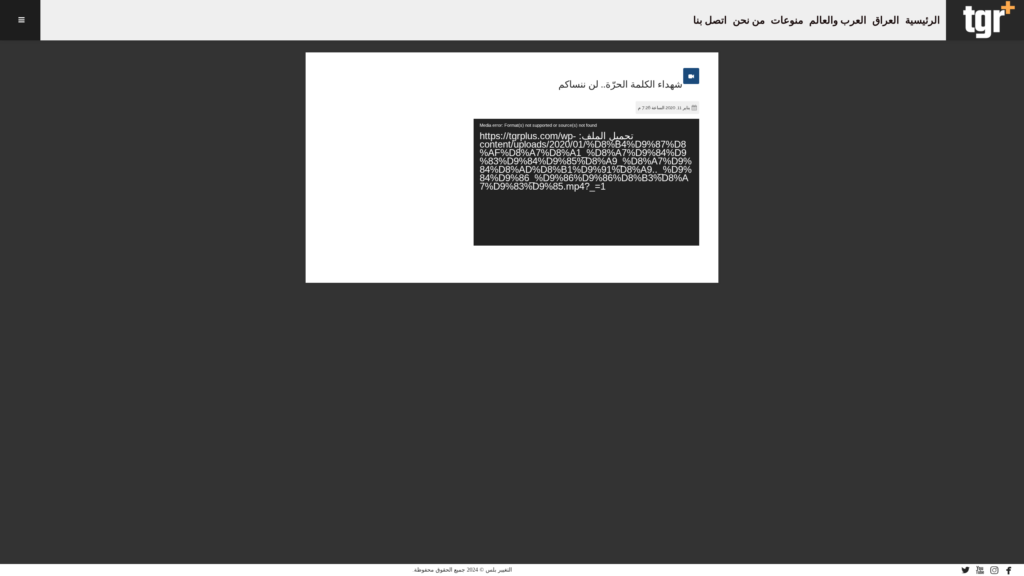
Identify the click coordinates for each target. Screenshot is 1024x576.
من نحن (749, 20)
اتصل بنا (710, 20)
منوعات (787, 20)
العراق (885, 20)
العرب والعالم (837, 20)
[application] (586, 182)
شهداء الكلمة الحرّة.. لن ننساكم (620, 84)
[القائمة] (20, 20)
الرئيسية (922, 20)
